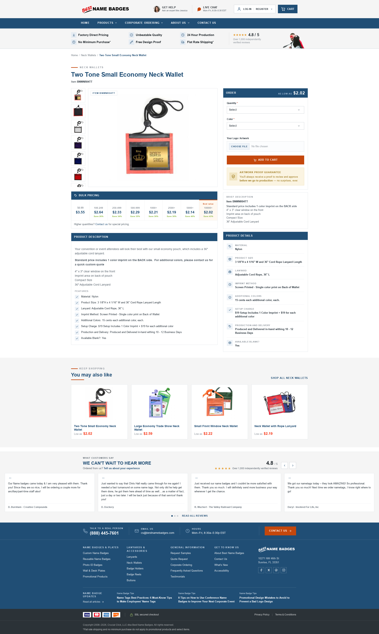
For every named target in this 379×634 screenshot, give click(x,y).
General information (188, 547)
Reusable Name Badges (97, 559)
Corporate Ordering (181, 564)
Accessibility (221, 570)
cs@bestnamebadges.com (157, 532)
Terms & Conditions (285, 614)
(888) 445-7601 (104, 533)
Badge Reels (134, 574)
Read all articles (91, 601)
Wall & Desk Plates (94, 570)
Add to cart (268, 159)
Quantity (231, 103)
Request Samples (181, 553)
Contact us (101, 224)
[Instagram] (284, 570)
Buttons (131, 580)
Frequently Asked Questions (187, 570)
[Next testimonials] (292, 465)
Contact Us (220, 559)
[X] (269, 570)
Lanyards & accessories (137, 549)
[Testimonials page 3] (177, 516)
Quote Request (179, 559)
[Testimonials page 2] (174, 516)
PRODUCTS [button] (106, 22)
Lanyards (132, 556)
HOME (85, 22)
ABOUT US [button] (178, 22)
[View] (78, 95)
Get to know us (226, 547)
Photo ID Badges (92, 564)
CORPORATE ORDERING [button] (142, 22)
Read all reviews (195, 515)
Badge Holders (135, 568)
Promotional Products (95, 576)
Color (230, 119)
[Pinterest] (276, 570)
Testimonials (178, 576)
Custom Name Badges (96, 553)
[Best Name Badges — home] (105, 9)
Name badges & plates (101, 547)
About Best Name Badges (229, 553)
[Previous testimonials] (284, 465)
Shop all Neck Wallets (289, 378)
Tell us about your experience (122, 468)
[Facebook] (261, 570)
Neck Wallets (88, 55)
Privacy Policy (261, 614)
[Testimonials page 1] (172, 516)
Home (74, 55)
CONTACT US (207, 22)
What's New (221, 564)
